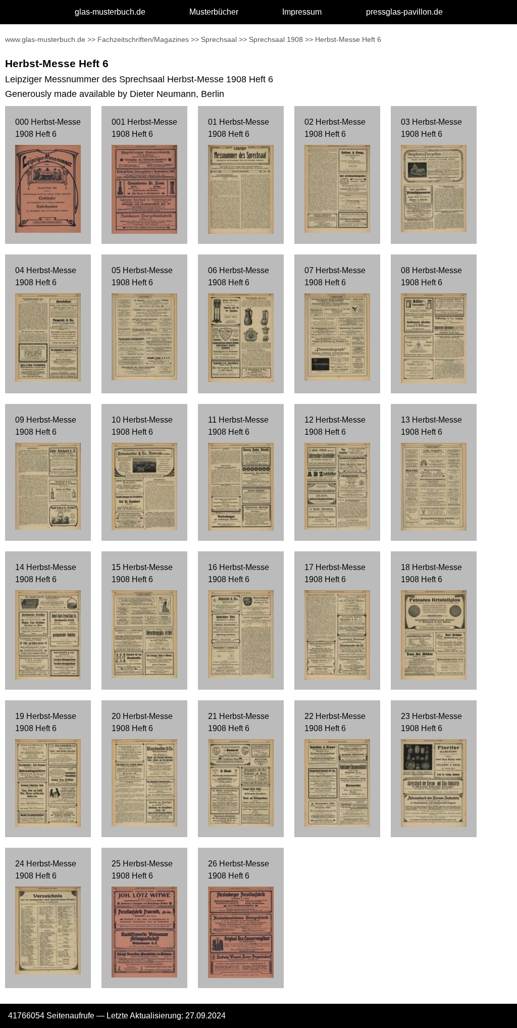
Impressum (302, 12)
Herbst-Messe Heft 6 (348, 39)
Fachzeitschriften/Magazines (143, 39)
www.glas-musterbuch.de (45, 39)
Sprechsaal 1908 (276, 39)
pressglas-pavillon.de (404, 12)
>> (91, 39)
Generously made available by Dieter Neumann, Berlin (114, 94)
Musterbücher (213, 12)
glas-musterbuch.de (110, 12)
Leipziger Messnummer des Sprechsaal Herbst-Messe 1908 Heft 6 (139, 79)
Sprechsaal (219, 39)
